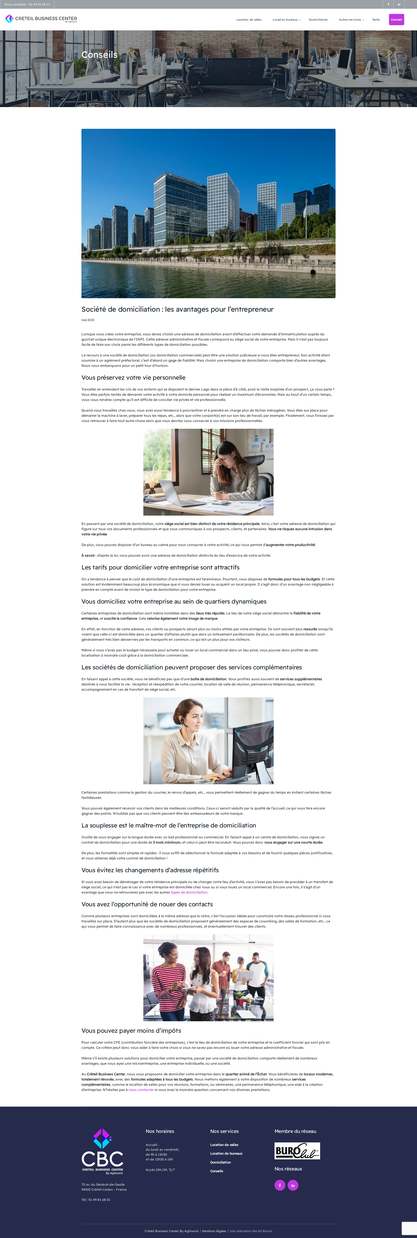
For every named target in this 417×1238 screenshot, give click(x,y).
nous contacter (142, 1089)
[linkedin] (293, 1185)
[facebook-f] (280, 1185)
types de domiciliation (189, 892)
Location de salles (224, 1145)
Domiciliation (220, 1162)
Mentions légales (214, 1231)
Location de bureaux (226, 1153)
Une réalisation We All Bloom (251, 1231)
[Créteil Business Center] (41, 18)
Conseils (216, 1171)
